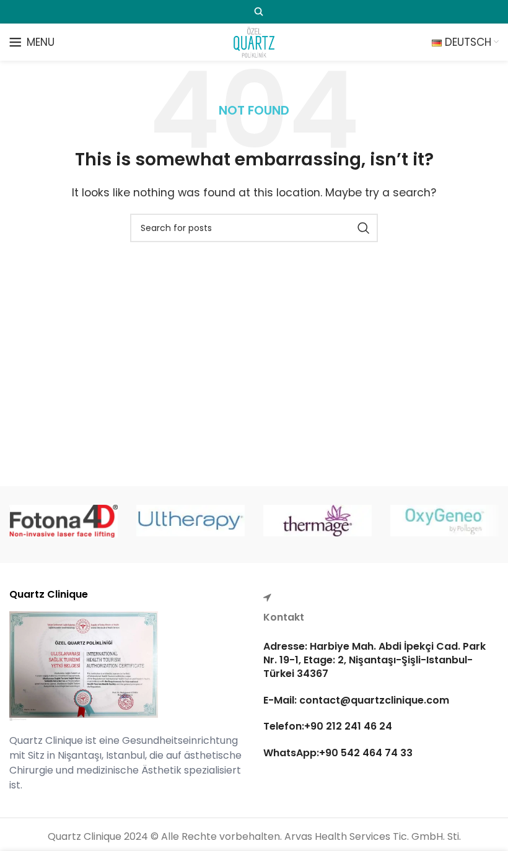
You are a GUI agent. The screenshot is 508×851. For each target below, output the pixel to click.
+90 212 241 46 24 (348, 726)
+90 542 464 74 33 (366, 753)
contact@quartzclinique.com (373, 700)
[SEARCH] (363, 228)
